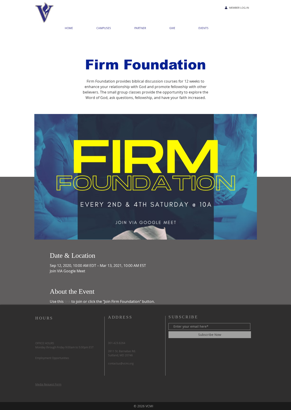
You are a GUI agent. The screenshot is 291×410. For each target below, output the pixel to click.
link (67, 301)
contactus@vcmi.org (121, 363)
